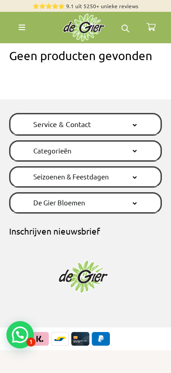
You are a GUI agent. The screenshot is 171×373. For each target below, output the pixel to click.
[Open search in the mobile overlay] (125, 27)
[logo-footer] (86, 15)
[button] (85, 123)
